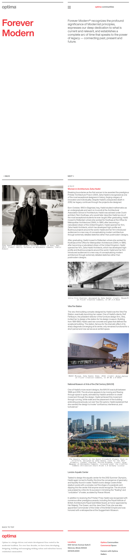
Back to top (8, 527)
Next (70, 176)
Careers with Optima (109, 551)
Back (7, 176)
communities (104, 6)
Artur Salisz (122, 376)
